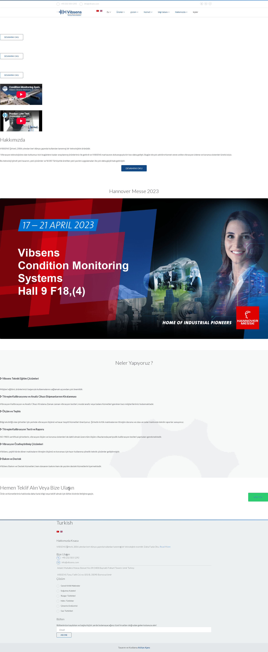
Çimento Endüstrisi (69, 606)
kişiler (195, 12)
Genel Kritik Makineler (70, 585)
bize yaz (258, 497)
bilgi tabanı (163, 12)
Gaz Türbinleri (67, 611)
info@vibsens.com (91, 4)
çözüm (133, 12)
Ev (108, 12)
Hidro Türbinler (67, 601)
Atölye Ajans (144, 647)
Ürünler (120, 12)
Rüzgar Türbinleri (68, 596)
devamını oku (134, 168)
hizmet (147, 12)
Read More (165, 546)
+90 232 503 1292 (69, 4)
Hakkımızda (180, 12)
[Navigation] (210, 12)
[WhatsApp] (210, 3)
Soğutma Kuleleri (68, 591)
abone (64, 635)
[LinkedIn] (205, 3)
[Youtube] (201, 3)
